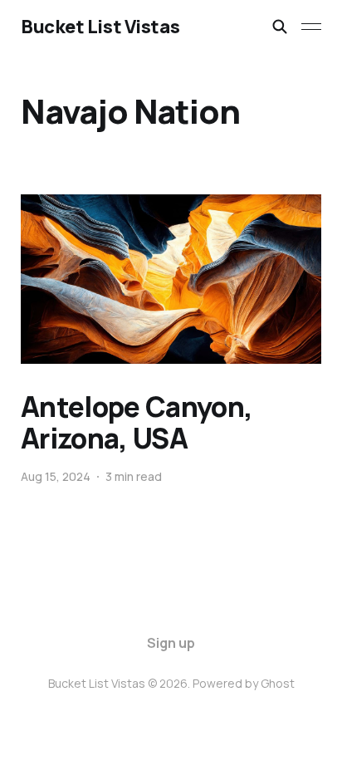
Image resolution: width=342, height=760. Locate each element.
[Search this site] (279, 26)
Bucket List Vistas (100, 26)
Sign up (171, 643)
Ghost (278, 683)
